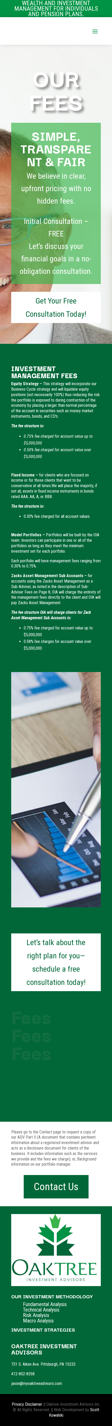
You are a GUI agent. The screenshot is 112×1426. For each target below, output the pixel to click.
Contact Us (56, 1187)
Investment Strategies (43, 1329)
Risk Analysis (36, 1315)
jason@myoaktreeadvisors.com (36, 1383)
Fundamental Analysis (45, 1304)
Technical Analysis (41, 1310)
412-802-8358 (23, 1373)
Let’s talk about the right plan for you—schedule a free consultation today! (56, 962)
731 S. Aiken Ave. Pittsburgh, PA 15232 (43, 1364)
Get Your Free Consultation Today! (56, 307)
